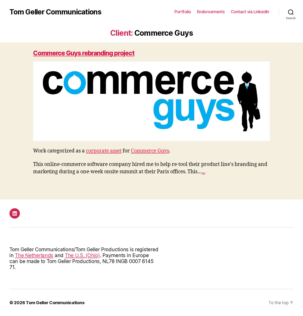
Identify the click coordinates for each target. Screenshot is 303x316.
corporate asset (103, 151)
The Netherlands (34, 255)
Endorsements (211, 11)
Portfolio (182, 11)
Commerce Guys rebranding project (83, 53)
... (203, 172)
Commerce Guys (150, 151)
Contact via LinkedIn (250, 11)
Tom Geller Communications (55, 11)
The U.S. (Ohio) (82, 255)
